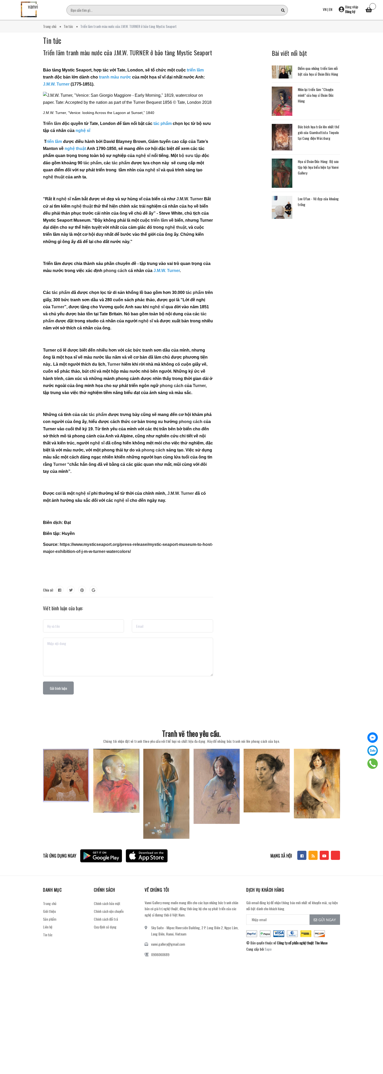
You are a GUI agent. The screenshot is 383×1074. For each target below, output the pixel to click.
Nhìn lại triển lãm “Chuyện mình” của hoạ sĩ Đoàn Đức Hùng (316, 95)
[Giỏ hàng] (368, 10)
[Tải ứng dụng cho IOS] (147, 855)
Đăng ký (350, 11)
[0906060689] (372, 763)
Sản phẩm (49, 919)
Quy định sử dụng (105, 927)
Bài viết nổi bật (289, 53)
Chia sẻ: (48, 590)
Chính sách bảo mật (107, 903)
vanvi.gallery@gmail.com (168, 944)
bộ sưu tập (190, 155)
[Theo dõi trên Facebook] (301, 855)
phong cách (115, 270)
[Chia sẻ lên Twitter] (71, 590)
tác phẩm (92, 163)
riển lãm (53, 123)
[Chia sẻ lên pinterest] (82, 590)
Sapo (268, 949)
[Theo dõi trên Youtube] (324, 855)
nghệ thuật (53, 177)
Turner (57, 307)
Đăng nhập (351, 6)
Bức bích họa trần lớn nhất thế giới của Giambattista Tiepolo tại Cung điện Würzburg (318, 132)
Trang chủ (49, 903)
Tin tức (47, 934)
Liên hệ (47, 927)
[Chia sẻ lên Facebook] (60, 590)
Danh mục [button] (52, 890)
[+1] (93, 590)
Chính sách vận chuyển (108, 911)
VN (324, 9)
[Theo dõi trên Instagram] (335, 855)
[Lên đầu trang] (372, 1046)
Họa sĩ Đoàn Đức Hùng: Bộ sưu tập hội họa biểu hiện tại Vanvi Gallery (318, 167)
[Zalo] (372, 750)
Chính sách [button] (104, 890)
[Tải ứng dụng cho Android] (101, 855)
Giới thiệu (49, 911)
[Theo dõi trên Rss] (313, 855)
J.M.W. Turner (189, 199)
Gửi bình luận (58, 688)
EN (330, 9)
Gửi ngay (327, 919)
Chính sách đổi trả (106, 919)
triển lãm (159, 220)
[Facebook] (372, 737)
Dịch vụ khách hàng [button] (265, 890)
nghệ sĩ (143, 155)
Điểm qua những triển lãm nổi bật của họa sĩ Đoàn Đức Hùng (318, 71)
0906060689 (160, 954)
